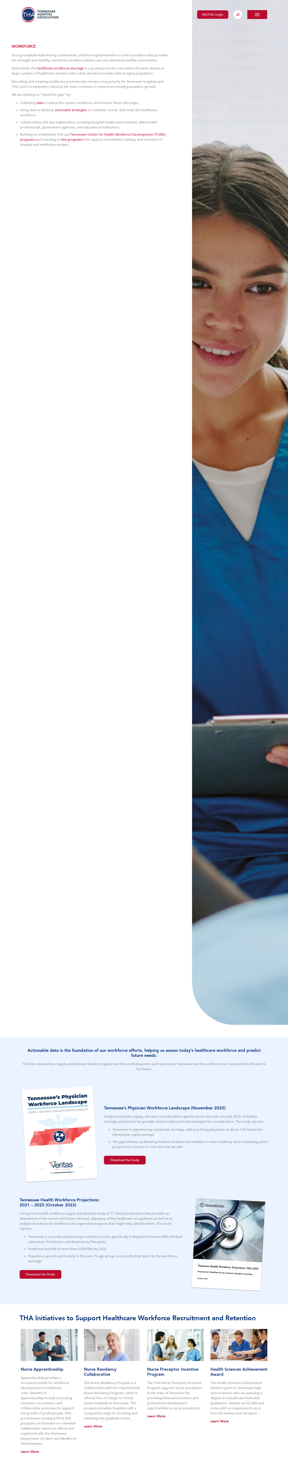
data (40, 103)
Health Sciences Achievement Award (238, 1371)
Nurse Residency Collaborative (100, 1371)
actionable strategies (71, 110)
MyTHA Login (212, 14)
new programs (72, 139)
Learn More (30, 1451)
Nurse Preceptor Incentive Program (172, 1371)
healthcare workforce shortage (60, 68)
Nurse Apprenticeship (42, 1369)
